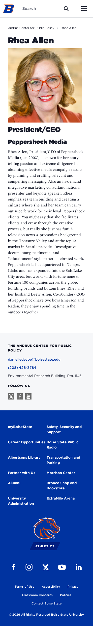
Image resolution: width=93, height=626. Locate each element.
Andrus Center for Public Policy (31, 28)
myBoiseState (20, 427)
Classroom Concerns (37, 595)
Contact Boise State (46, 603)
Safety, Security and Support (64, 429)
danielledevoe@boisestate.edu (34, 359)
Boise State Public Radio (62, 444)
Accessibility (51, 586)
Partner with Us (21, 473)
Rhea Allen (68, 28)
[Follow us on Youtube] (28, 396)
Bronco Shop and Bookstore (62, 485)
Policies (65, 595)
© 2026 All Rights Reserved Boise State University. (46, 614)
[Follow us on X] (11, 396)
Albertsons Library (24, 457)
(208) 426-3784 (22, 368)
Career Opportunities (26, 442)
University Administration (21, 500)
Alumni (14, 483)
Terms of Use (24, 586)
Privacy (72, 586)
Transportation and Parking (63, 460)
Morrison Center (61, 473)
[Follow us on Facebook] (20, 396)
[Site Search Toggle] (66, 8)
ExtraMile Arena (61, 498)
